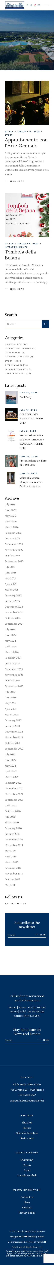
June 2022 (10, 760)
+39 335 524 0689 (31, 1015)
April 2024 (11, 646)
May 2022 (10, 765)
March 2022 (12, 777)
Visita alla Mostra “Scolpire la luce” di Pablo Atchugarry (31, 482)
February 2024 (13, 657)
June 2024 (10, 635)
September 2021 (14, 799)
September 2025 (14, 561)
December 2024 (14, 606)
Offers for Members (27, 1133)
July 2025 (10, 567)
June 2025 (10, 572)
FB (6, 903)
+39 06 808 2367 (27, 1095)
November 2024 (14, 612)
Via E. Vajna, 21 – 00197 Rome (27, 1089)
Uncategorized (15, 373)
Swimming (27, 1159)
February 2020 (13, 828)
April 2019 (10, 856)
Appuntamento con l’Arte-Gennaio (26, 143)
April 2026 (11, 521)
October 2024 (13, 618)
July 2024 (10, 629)
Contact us (27, 1197)
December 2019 (14, 839)
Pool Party (26, 397)
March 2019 (11, 862)
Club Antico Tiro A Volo (27, 1084)
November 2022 (14, 737)
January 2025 (12, 601)
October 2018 (12, 879)
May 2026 (10, 515)
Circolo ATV (13, 344)
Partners (27, 1207)
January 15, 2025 (29, 131)
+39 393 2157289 (35, 1011)
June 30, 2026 (29, 456)
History (27, 1127)
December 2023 (14, 669)
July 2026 (10, 504)
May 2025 (10, 578)
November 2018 (14, 873)
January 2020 (12, 833)
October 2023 (12, 680)
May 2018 (10, 885)
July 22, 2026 (29, 392)
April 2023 (10, 709)
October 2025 (12, 555)
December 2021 (14, 788)
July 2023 (10, 691)
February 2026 (13, 532)
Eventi (9, 135)
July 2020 (10, 816)
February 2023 (13, 720)
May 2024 (10, 640)
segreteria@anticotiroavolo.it (27, 1100)
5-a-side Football (27, 1175)
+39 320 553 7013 (36, 1007)
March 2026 (12, 527)
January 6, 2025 (28, 243)
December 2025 (14, 544)
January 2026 (12, 538)
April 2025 (10, 584)
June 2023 (10, 697)
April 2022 (11, 771)
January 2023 (12, 726)
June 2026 (10, 510)
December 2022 (14, 731)
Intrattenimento (16, 247)
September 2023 (14, 686)
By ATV (9, 131)
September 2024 (14, 623)
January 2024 (12, 663)
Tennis (27, 1165)
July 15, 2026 (28, 410)
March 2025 (11, 589)
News (27, 1202)
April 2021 (10, 805)
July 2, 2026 (28, 431)
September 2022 (14, 748)
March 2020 (12, 822)
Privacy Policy (27, 1212)
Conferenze (13, 352)
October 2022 (13, 743)
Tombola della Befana (20, 255)
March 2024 (12, 652)
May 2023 (10, 703)
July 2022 (10, 754)
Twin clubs (27, 1138)
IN (12, 903)
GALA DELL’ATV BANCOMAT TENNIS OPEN (31, 418)
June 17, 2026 (28, 473)
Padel (27, 1170)
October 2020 (13, 811)
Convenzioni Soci (17, 356)
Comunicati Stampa (18, 348)
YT (25, 903)
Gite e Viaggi (13, 365)
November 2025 (14, 550)
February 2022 (13, 782)
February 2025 (13, 595)
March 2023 (11, 714)
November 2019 (14, 845)
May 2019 (10, 851)
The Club (27, 1122)
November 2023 (14, 674)
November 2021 (14, 794)
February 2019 (13, 868)
